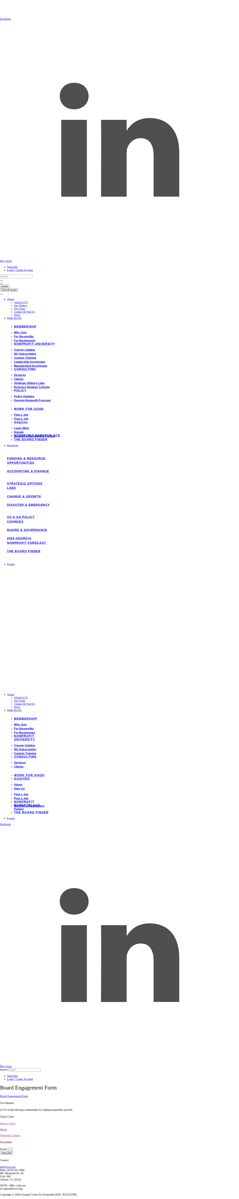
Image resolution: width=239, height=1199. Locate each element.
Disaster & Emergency (28, 505)
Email (3, 1149)
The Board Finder (24, 551)
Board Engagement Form (14, 1096)
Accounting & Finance (28, 471)
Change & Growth (24, 496)
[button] (123, 299)
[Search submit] (1, 280)
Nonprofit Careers (10, 1135)
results (4, 286)
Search (4, 1069)
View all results (9, 290)
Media (3, 1129)
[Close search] (1, 283)
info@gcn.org (7, 1167)
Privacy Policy (8, 1123)
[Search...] (1, 294)
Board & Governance (27, 530)
